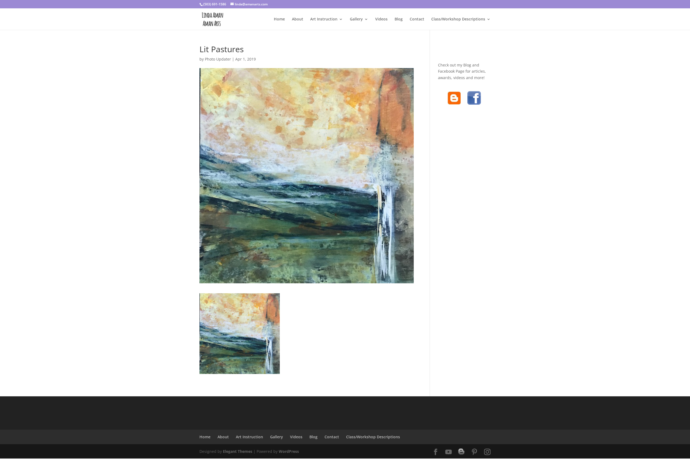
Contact (417, 19)
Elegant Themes (237, 451)
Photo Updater (218, 59)
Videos (381, 19)
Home (279, 19)
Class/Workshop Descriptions (458, 19)
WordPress (289, 451)
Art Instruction (323, 19)
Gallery (356, 19)
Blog (399, 19)
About (297, 19)
